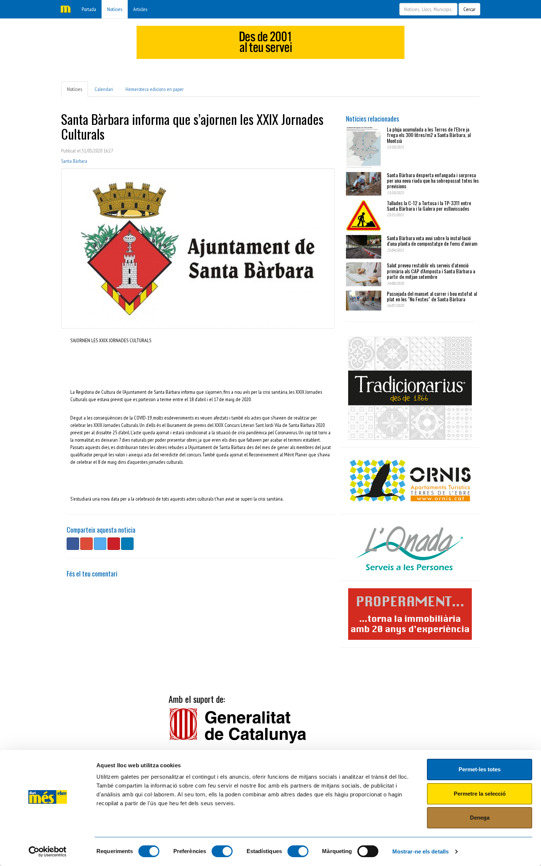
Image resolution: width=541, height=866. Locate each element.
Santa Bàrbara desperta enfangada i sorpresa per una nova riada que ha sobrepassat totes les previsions (433, 180)
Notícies (114, 9)
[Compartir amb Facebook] (73, 543)
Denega (479, 817)
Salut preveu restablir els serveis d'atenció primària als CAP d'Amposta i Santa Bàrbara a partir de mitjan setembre (431, 270)
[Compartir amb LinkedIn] (127, 543)
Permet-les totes (480, 769)
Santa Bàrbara (74, 161)
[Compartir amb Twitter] (100, 543)
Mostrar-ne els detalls (420, 851)
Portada (89, 9)
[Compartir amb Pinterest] (113, 543)
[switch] (222, 851)
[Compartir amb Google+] (86, 543)
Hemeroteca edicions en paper (154, 89)
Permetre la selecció (480, 793)
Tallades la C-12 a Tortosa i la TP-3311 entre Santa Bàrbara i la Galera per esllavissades (429, 205)
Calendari (104, 89)
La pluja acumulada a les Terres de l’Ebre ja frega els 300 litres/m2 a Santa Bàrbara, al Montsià (429, 134)
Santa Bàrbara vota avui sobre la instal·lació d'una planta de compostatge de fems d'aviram (432, 240)
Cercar (469, 9)
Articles (140, 9)
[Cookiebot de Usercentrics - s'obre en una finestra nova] (47, 851)
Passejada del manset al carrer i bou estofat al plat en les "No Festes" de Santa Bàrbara (432, 296)
